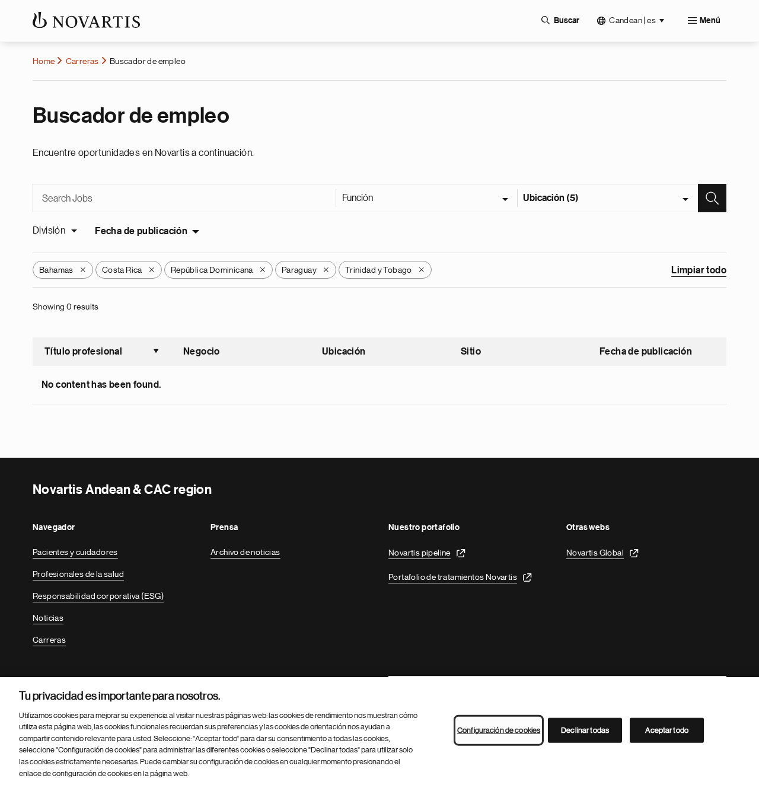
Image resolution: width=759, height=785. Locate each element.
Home (44, 61)
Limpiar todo (698, 270)
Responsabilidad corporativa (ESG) (98, 596)
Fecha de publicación (141, 231)
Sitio (471, 351)
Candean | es (632, 20)
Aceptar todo (666, 730)
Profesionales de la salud (78, 574)
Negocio (201, 351)
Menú (710, 21)
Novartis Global (595, 552)
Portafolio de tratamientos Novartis (452, 577)
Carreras (82, 61)
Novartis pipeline (419, 552)
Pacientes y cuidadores (75, 552)
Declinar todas (585, 730)
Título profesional (102, 353)
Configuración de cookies (498, 730)
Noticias (48, 618)
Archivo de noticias (245, 552)
